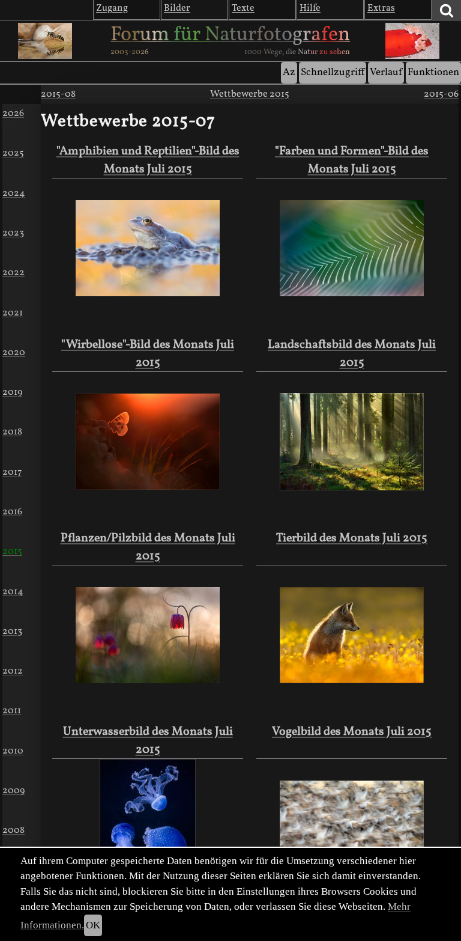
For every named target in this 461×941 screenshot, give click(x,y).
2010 (12, 751)
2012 (12, 671)
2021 (12, 313)
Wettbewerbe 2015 (249, 94)
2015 (12, 551)
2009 (13, 790)
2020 (13, 352)
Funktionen (433, 72)
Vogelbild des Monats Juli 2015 (352, 731)
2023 (13, 233)
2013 (12, 631)
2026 (13, 113)
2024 (13, 193)
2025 (13, 153)
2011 (11, 710)
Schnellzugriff (332, 72)
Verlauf (386, 72)
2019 (12, 392)
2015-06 (441, 94)
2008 (13, 830)
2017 (12, 472)
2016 (12, 512)
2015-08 (58, 94)
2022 (13, 272)
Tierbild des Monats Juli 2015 (351, 538)
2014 (12, 591)
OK (93, 925)
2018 (12, 432)
